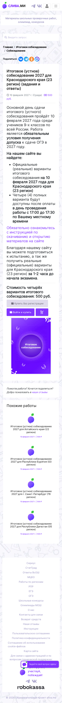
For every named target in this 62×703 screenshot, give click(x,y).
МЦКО (31, 577)
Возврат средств (31, 619)
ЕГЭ (31, 591)
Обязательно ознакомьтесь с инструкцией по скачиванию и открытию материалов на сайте (31, 234)
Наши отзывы (31, 623)
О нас (31, 609)
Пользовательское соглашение (31, 633)
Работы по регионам (31, 581)
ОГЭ (31, 595)
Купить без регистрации (28, 303)
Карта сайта (31, 651)
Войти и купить (21, 312)
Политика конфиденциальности (31, 638)
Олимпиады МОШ (31, 605)
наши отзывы (39, 392)
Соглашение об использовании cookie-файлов (26, 644)
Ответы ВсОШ (31, 572)
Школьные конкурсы (31, 600)
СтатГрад (31, 567)
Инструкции (31, 628)
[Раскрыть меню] (56, 6)
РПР (31, 586)
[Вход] (47, 6)
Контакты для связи (31, 614)
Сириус (31, 563)
